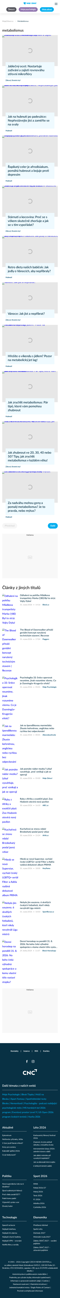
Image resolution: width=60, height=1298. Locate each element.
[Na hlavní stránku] (30, 3)
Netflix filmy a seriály (10, 1245)
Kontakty (14, 1051)
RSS (36, 1051)
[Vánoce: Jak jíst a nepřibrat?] (30, 297)
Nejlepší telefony (9, 1229)
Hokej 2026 (38, 1192)
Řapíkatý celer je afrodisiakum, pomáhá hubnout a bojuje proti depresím (28, 170)
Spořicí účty (38, 1229)
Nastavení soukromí (21, 1284)
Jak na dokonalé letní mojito (44, 1162)
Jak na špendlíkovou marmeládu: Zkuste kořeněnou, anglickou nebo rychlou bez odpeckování (37, 728)
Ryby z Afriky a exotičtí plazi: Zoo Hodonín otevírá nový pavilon (36, 800)
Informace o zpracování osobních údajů (25, 1281)
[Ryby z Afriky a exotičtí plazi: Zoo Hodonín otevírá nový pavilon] (10, 811)
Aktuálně (7, 1127)
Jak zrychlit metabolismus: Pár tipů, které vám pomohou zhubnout (28, 406)
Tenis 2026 (37, 1196)
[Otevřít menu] (56, 4)
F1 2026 (36, 1200)
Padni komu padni (9, 1198)
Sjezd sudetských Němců (12, 1191)
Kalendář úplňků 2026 (11, 1151)
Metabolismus (23, 21)
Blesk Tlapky (27, 1094)
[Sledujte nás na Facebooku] (27, 1061)
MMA (35, 1184)
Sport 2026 (40, 1176)
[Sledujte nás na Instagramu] (33, 1061)
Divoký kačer (7, 1206)
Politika (6, 1176)
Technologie (9, 1217)
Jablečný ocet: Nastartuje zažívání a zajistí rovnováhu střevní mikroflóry (26, 70)
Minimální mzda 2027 (42, 1237)
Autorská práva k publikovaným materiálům (29, 1274)
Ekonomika (40, 1217)
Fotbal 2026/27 (39, 1188)
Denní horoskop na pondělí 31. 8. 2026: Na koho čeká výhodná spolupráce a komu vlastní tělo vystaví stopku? (38, 944)
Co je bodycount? (9, 1155)
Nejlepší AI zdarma (9, 1233)
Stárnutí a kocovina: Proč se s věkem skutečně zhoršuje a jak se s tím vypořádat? (28, 221)
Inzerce (26, 1051)
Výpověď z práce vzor (10, 1202)
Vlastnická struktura (38, 1284)
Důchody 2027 (39, 1233)
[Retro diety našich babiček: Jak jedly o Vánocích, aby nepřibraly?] (30, 251)
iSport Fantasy (17, 1099)
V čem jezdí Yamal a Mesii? (12, 1143)
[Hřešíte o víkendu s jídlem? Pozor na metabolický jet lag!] (30, 340)
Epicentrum (6, 1135)
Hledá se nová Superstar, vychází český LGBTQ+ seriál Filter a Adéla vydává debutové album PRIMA (37, 862)
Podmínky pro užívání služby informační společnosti (29, 1278)
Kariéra (46, 1051)
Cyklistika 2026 (39, 1207)
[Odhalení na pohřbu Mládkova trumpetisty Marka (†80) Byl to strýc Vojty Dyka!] (10, 609)
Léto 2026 (39, 1127)
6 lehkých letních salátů (42, 1166)
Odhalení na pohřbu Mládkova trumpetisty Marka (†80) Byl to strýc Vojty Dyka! (38, 598)
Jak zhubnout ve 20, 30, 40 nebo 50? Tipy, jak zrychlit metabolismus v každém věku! (29, 456)
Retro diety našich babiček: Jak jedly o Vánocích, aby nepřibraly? (29, 269)
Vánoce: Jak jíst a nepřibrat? (26, 313)
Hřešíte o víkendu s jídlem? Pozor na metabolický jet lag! (30, 358)
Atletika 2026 (39, 1203)
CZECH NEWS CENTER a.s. (40, 1262)
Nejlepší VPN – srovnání (11, 1241)
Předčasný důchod (40, 1225)
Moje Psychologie (11, 1094)
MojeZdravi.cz (7, 21)
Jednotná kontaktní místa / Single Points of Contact (29, 1288)
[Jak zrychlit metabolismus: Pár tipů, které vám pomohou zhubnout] (30, 386)
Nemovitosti (16, 1103)
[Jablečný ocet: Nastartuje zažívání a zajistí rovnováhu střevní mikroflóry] (30, 50)
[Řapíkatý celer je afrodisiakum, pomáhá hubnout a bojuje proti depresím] (30, 151)
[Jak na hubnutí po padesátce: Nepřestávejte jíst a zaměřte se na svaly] (30, 100)
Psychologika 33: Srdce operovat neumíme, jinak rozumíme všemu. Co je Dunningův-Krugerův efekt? (38, 681)
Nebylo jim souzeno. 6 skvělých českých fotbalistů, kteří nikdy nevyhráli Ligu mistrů (35, 905)
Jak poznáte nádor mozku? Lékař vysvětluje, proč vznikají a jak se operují (36, 772)
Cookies (45, 1281)
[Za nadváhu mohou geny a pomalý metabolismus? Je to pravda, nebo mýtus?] (30, 487)
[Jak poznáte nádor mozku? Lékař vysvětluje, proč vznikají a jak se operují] (10, 780)
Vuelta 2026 (34, 1117)
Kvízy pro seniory (9, 1147)
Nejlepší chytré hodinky (11, 1237)
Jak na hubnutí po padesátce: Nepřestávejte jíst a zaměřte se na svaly (29, 120)
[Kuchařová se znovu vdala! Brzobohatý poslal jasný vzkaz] (10, 841)
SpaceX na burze (8, 1225)
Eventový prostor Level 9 (24, 1112)
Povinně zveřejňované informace (30, 1291)
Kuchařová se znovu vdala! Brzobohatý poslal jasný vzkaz (34, 830)
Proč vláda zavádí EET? (11, 1195)
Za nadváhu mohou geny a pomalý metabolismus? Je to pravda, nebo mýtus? (26, 506)
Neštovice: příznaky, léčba (12, 1139)
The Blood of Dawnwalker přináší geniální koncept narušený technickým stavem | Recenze (36, 633)
